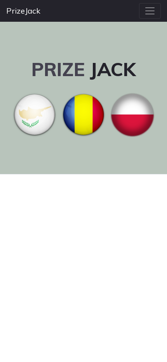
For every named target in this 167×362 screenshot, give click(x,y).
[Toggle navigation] (150, 11)
